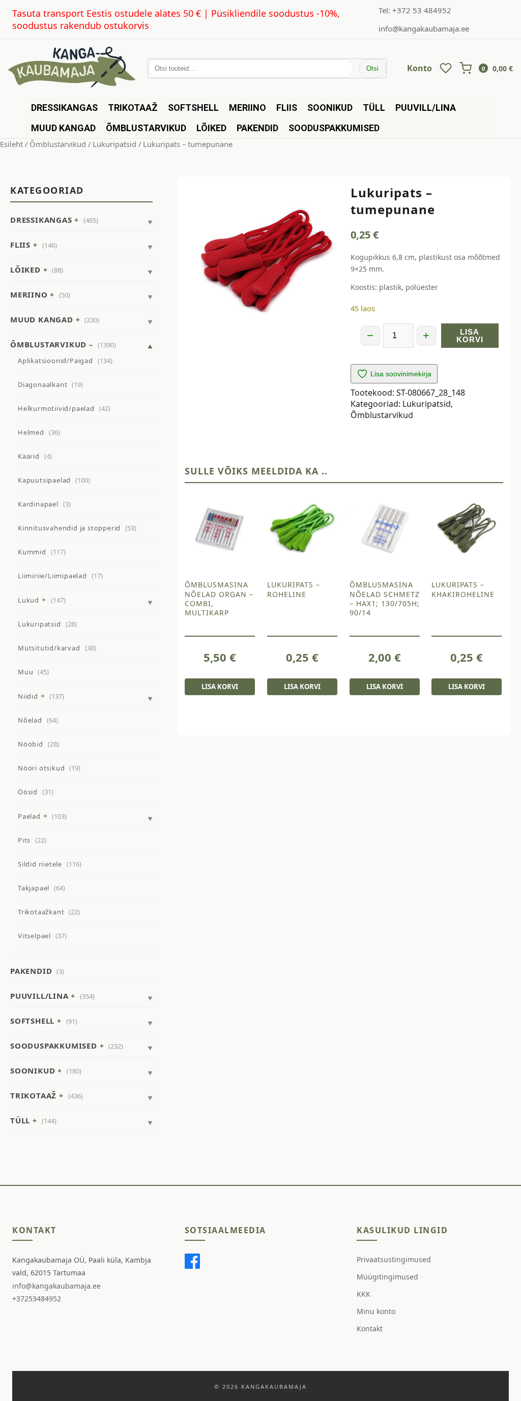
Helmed (31, 432)
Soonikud (330, 107)
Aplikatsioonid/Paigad (55, 360)
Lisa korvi (469, 335)
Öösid (28, 791)
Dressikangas (64, 107)
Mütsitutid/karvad (49, 647)
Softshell (193, 107)
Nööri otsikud (41, 767)
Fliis (286, 107)
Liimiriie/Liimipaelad (52, 575)
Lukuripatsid (114, 144)
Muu (25, 671)
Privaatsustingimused (394, 1259)
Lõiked (211, 128)
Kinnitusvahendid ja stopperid (69, 527)
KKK (363, 1294)
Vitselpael (34, 935)
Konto (419, 68)
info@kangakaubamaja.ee (424, 28)
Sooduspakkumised (334, 128)
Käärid (29, 456)
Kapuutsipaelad (44, 480)
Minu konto (376, 1311)
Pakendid (257, 128)
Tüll (374, 107)
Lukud (28, 600)
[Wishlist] (446, 68)
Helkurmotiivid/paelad (56, 408)
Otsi (372, 68)
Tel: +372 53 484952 (415, 10)
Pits (24, 840)
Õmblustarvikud (146, 128)
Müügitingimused (387, 1276)
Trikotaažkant (41, 911)
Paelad (29, 816)
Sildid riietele (40, 864)
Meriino (247, 107)
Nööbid (30, 744)
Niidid (28, 696)
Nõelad (30, 720)
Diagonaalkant (42, 384)
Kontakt (370, 1328)
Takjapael (33, 887)
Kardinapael (38, 504)
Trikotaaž (133, 107)
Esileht (11, 144)
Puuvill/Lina (425, 107)
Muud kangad (63, 128)
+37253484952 (36, 1298)
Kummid (32, 551)
